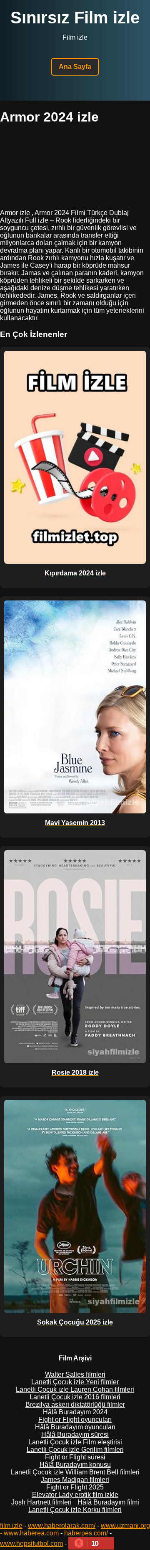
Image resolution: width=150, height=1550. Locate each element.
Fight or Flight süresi (75, 1457)
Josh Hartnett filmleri (41, 1502)
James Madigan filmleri (75, 1479)
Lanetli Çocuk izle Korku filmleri (75, 1509)
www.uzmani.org (125, 1525)
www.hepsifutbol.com (31, 1543)
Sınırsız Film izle (75, 17)
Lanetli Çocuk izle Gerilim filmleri (75, 1449)
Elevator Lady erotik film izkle (75, 1494)
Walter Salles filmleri (75, 1374)
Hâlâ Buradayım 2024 (75, 1412)
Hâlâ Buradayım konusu (75, 1464)
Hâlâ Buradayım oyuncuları (75, 1427)
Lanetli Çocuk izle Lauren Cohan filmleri (75, 1389)
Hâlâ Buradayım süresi (75, 1434)
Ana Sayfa (75, 66)
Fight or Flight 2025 (75, 1487)
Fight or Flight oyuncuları (75, 1419)
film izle (11, 1525)
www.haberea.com (31, 1533)
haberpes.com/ (86, 1533)
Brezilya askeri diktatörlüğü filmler (75, 1404)
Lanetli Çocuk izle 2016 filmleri (75, 1397)
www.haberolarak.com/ (61, 1525)
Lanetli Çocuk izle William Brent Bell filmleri (75, 1472)
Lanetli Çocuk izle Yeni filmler (75, 1381)
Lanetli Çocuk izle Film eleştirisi (75, 1442)
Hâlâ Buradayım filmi (108, 1502)
